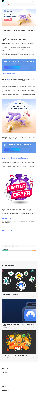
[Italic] (4, 246)
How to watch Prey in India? (6, 375)
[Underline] (6, 246)
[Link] (14, 246)
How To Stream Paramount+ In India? (8, 382)
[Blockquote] (11, 246)
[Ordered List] (9, 246)
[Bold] (3, 246)
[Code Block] (13, 246)
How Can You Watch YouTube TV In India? (9, 380)
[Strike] (7, 246)
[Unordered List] (10, 246)
